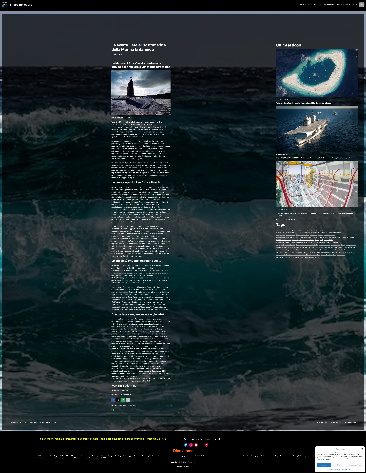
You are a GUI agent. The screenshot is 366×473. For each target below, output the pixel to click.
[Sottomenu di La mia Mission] (309, 4)
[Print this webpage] (128, 400)
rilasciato (122, 292)
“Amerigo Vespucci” (314, 257)
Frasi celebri (351, 237)
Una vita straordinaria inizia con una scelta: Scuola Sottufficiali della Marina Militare (298, 255)
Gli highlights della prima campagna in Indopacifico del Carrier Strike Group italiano (297, 240)
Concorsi (321, 237)
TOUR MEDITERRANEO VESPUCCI (285, 252)
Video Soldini (304, 257)
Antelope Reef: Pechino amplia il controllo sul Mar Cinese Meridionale (303, 103)
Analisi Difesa (313, 235)
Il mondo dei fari (328, 240)
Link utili (343, 245)
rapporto (138, 124)
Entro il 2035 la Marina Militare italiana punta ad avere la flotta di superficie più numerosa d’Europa (315, 158)
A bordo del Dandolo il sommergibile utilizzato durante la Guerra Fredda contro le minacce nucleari (301, 230)
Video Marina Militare (283, 257)
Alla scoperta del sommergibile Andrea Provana (338, 232)
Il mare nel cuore (20, 4)
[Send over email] (123, 400)
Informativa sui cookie (332, 469)
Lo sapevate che (351, 245)
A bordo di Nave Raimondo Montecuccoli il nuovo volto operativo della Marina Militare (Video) (300, 232)
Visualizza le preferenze (354, 465)
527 (282, 219)
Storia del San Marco (341, 250)
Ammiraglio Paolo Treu (302, 235)
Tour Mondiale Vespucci (345, 252)
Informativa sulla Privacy (345, 469)
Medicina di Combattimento (283, 247)
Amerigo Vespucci (280, 235)
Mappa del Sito (183, 466)
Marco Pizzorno (117, 118)
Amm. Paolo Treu (290, 235)
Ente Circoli (328, 237)
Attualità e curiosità (329, 235)
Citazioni (315, 237)
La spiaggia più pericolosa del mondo (285, 245)
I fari (321, 240)
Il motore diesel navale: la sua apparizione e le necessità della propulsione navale (297, 242)
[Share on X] (118, 400)
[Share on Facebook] (113, 400)
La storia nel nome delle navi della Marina (307, 245)
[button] (362, 449)
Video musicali (295, 257)
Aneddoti (320, 235)
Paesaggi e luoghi (349, 247)
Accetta (323, 465)
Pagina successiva (293, 219)
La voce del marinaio (324, 245)
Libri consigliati (335, 245)
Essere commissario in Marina (340, 237)
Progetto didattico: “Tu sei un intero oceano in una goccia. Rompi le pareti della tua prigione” (310, 250)
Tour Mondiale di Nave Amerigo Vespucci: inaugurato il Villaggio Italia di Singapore (316, 252)
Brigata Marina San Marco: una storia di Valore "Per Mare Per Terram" (294, 237)
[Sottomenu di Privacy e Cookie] (356, 4)
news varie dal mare (317, 247)
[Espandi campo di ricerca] (361, 4)
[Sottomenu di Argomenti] (320, 4)
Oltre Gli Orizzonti (338, 247)
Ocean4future (328, 247)
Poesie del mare (280, 250)
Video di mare (341, 255)
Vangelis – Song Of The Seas (328, 255)
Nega (338, 465)
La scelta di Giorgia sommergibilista (328, 242)
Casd (151, 265)
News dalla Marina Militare (300, 247)
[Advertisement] (183, 27)
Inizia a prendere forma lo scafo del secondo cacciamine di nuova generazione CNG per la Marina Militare (314, 214)
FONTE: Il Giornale (123, 385)
